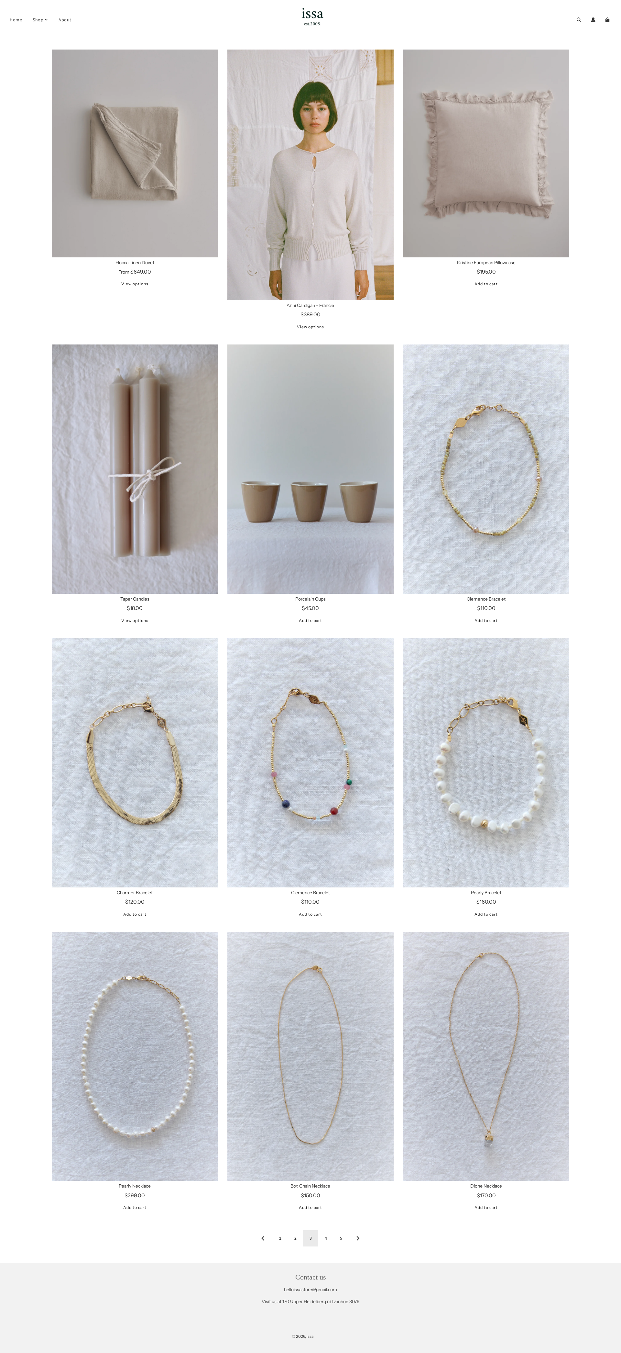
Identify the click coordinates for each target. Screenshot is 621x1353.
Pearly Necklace (135, 1186)
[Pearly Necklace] (135, 1056)
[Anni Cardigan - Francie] (310, 175)
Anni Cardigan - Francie (310, 305)
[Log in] (593, 20)
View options (134, 283)
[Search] (579, 20)
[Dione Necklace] (486, 1056)
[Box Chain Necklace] (310, 1056)
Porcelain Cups (310, 599)
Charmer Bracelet (135, 893)
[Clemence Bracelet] (486, 469)
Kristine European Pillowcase (486, 262)
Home (16, 20)
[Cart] (608, 20)
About (65, 20)
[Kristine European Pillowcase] (486, 153)
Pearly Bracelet (486, 893)
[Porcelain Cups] (310, 469)
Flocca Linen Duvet (134, 262)
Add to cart (486, 283)
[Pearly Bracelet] (486, 762)
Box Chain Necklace (310, 1186)
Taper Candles (134, 599)
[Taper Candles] (135, 469)
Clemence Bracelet (486, 599)
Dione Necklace (486, 1186)
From (134, 272)
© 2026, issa (302, 1336)
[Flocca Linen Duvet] (135, 153)
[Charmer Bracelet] (135, 762)
